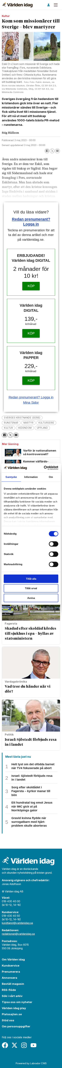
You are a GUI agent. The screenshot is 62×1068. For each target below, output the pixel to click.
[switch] (53, 544)
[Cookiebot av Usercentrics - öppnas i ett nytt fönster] (44, 468)
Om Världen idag (13, 959)
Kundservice (10, 965)
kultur (8, 428)
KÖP (31, 286)
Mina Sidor (31, 402)
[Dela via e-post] (57, 150)
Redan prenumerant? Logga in (31, 397)
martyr (28, 422)
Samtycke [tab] (11, 477)
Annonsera (9, 977)
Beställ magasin (13, 983)
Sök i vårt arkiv (12, 996)
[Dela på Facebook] (47, 150)
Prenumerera (11, 971)
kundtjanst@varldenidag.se (17, 923)
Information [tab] (31, 477)
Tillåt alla (31, 578)
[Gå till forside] (17, 5)
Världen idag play (14, 1008)
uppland (42, 428)
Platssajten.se (12, 1014)
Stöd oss (8, 1020)
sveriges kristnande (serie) (22, 417)
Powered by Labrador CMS (31, 1063)
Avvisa (31, 598)
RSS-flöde (9, 990)
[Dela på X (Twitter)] (52, 150)
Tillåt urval (31, 588)
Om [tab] (51, 477)
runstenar (11, 422)
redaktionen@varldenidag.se (18, 933)
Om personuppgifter (16, 1026)
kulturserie (46, 422)
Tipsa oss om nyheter (17, 1002)
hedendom (25, 428)
